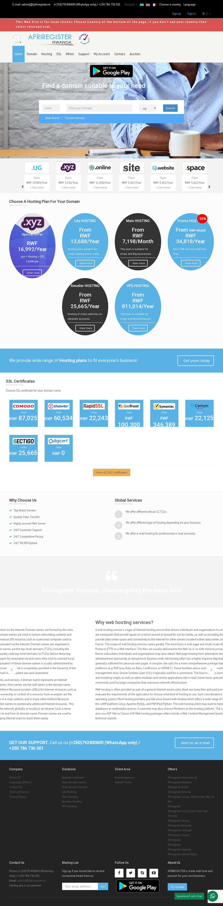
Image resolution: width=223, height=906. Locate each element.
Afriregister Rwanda (179, 825)
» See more (37, 187)
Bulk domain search (74, 782)
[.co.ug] (36, 167)
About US (14, 777)
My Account (102, 54)
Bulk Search (53, 118)
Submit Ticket (123, 782)
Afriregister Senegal (180, 830)
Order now (32, 272)
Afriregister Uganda (179, 849)
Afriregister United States (183, 854)
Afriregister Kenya (178, 821)
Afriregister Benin (178, 787)
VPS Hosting (69, 806)
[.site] (131, 167)
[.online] (100, 167)
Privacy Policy (17, 797)
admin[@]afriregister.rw (36, 4)
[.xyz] (68, 167)
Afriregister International (182, 777)
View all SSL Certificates (111, 472)
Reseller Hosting (72, 801)
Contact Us (15, 787)
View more (85, 263)
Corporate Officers (20, 782)
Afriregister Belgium (180, 782)
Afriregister (174, 806)
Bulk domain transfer (75, 787)
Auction (135, 54)
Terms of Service (19, 792)
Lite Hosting (69, 792)
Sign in (192, 13)
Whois (70, 54)
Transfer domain (74, 118)
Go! (103, 886)
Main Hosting (70, 797)
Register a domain (73, 777)
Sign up (176, 13)
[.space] (194, 167)
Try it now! (177, 887)
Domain (32, 54)
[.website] (163, 167)
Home (18, 54)
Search (170, 108)
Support (84, 54)
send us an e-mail (195, 742)
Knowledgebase (125, 777)
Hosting (46, 54)
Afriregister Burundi (179, 792)
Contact (119, 54)
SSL (58, 54)
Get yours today (196, 360)
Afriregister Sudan (178, 835)
